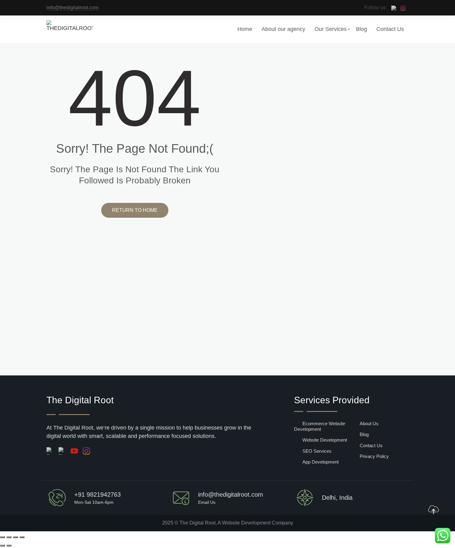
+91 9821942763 (97, 494)
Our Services (330, 29)
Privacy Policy (374, 456)
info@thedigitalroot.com (72, 7)
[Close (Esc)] (22, 537)
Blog (361, 29)
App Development (320, 462)
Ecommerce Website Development (319, 426)
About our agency (283, 29)
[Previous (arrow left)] (2, 545)
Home (244, 29)
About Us (369, 423)
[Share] (15, 537)
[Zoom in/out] (2, 537)
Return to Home (135, 210)
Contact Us (390, 29)
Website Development (324, 440)
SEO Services (317, 451)
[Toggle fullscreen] (8, 537)
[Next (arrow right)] (8, 545)
